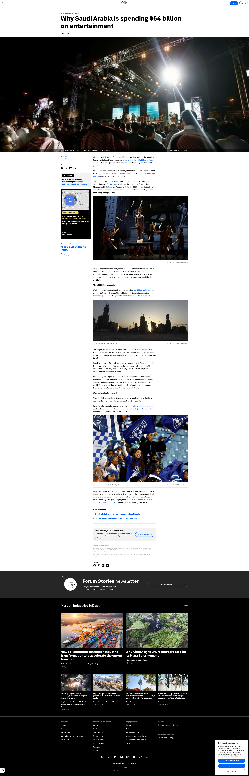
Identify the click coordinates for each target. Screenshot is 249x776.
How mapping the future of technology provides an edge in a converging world (74, 696)
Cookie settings (231, 771)
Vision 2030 (112, 184)
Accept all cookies (231, 766)
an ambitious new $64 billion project (138, 160)
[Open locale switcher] (2, 770)
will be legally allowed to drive (142, 409)
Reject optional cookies (232, 760)
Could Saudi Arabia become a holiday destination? (116, 518)
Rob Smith (64, 157)
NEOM (111, 350)
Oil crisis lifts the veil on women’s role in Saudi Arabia (117, 514)
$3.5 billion (103, 277)
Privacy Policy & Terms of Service (124, 763)
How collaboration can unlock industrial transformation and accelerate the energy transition (91, 655)
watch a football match (141, 406)
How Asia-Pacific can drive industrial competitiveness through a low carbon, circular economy (140, 696)
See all (184, 605)
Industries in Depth (70, 13)
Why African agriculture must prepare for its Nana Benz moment (156, 653)
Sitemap (124, 767)
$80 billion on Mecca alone (144, 290)
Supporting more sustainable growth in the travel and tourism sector (106, 696)
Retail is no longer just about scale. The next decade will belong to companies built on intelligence (173, 696)
